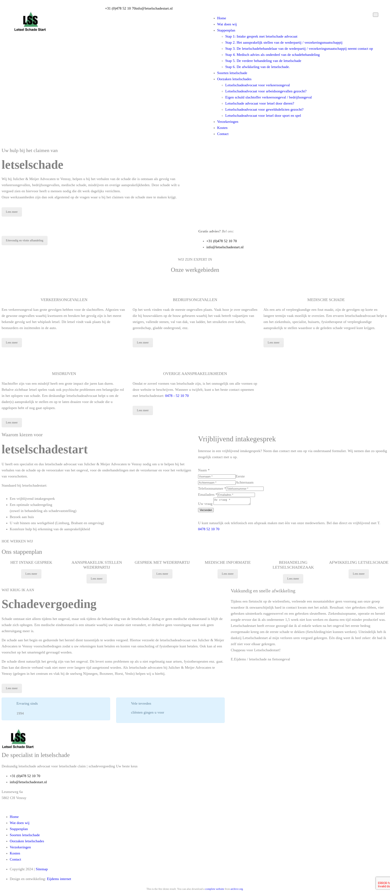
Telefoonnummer (212, 488)
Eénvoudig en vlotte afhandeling (24, 240)
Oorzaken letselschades (234, 79)
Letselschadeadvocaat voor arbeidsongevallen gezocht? (266, 91)
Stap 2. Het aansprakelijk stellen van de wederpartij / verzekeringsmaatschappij (283, 42)
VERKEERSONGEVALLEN (64, 299)
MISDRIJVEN (64, 373)
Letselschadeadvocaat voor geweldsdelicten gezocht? (264, 109)
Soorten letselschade (232, 73)
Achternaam (245, 482)
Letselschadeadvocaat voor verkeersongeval (257, 85)
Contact (223, 134)
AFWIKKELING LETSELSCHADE (358, 562)
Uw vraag (205, 504)
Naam (204, 470)
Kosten (222, 128)
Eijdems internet (59, 879)
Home (221, 18)
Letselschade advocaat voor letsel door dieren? (259, 103)
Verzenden (206, 510)
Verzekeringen (227, 122)
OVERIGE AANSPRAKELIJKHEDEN (195, 373)
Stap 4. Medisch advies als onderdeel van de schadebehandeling (272, 55)
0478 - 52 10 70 (177, 396)
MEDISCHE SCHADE (326, 299)
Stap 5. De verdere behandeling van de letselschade (263, 61)
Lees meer (12, 211)
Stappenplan (226, 30)
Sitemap (42, 869)
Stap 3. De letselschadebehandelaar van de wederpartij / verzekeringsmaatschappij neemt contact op (299, 48)
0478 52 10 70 (208, 529)
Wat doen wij (227, 24)
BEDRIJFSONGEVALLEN (195, 299)
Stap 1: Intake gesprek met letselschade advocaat (261, 36)
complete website (214, 888)
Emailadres (207, 494)
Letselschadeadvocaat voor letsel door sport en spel (263, 115)
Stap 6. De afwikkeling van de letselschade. (257, 67)
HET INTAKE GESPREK (31, 562)
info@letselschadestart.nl (154, 8)
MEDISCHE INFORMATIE (228, 562)
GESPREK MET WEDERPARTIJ (162, 562)
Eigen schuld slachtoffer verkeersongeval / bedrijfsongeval (268, 97)
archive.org (237, 888)
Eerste (240, 476)
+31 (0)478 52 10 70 (120, 8)
